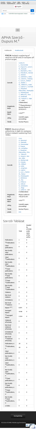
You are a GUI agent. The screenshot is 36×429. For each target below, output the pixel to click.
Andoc (23, 2)
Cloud (14, 2)
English (18, 6)
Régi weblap (25, 3)
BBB (19, 2)
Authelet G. (24, 77)
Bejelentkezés (11, 3)
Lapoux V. (24, 86)
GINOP (19, 3)
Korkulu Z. (25, 98)
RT (28, 2)
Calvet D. (23, 79)
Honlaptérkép (18, 416)
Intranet (3, 3)
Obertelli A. (24, 71)
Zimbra (9, 2)
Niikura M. (24, 94)
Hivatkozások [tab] (19, 50)
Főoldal (3, 2)
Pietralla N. (24, 73)
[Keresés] (32, 10)
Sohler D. (23, 190)
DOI (20, 212)
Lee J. (22, 172)
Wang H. (23, 156)
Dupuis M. (24, 67)
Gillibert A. (24, 84)
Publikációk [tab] (8, 50)
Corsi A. (22, 81)
